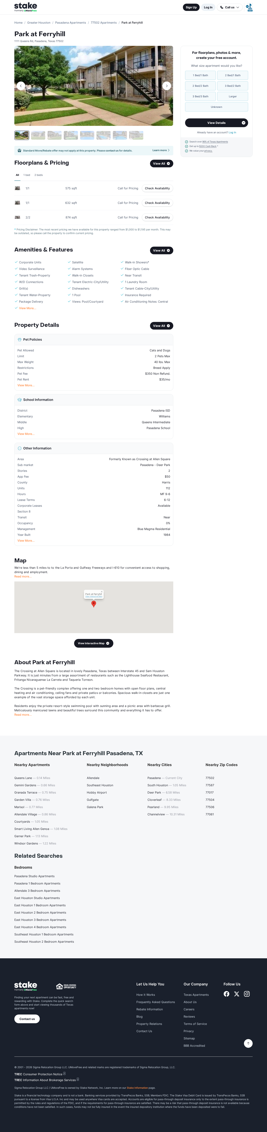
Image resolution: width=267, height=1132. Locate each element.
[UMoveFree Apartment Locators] (25, 986)
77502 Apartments (104, 22)
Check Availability (157, 188)
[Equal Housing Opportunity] (66, 986)
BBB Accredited (194, 1045)
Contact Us (144, 1031)
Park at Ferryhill (39, 34)
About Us (190, 1002)
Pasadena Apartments (70, 22)
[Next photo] (166, 85)
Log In (208, 7)
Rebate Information (149, 1009)
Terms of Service (195, 1024)
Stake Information (137, 1087)
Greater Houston (38, 22)
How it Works (145, 995)
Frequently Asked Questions (155, 1002)
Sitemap (189, 1038)
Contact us (27, 1019)
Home (18, 22)
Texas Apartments (196, 995)
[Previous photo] (21, 85)
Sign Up (191, 7)
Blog (139, 1016)
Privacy (189, 1031)
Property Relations (149, 1024)
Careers (189, 1009)
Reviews (189, 1016)
